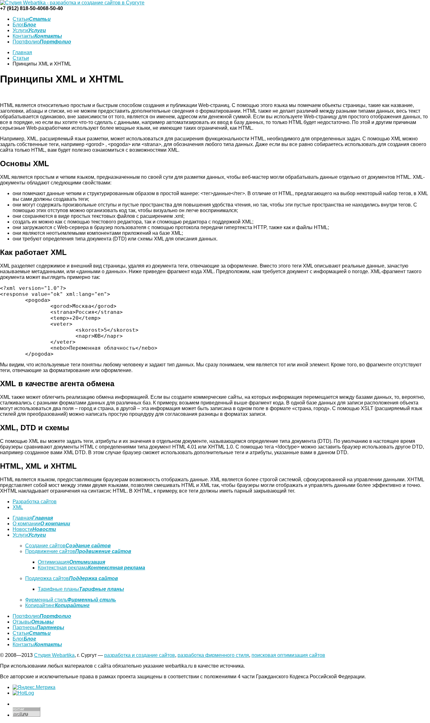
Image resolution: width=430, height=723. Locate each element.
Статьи (21, 58)
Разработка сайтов (35, 501)
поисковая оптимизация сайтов (288, 655)
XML (18, 507)
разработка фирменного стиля (213, 655)
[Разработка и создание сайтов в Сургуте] (72, 2)
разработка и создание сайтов (139, 655)
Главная (22, 52)
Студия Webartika (54, 655)
